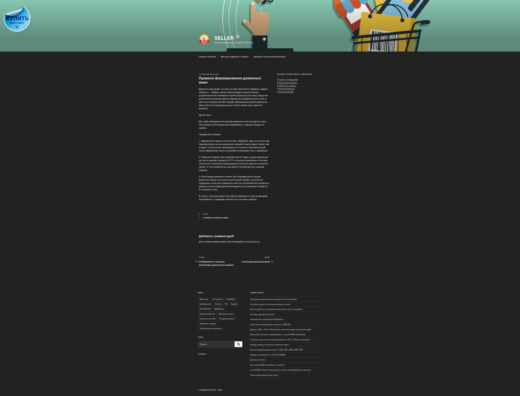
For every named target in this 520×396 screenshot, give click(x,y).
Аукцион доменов (207, 313)
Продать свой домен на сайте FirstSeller (268, 354)
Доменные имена (221, 218)
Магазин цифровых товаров (234, 56)
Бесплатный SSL (286, 91)
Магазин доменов (287, 88)
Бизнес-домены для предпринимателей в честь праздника (276, 309)
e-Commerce (208, 218)
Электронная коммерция (210, 328)
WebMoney (219, 308)
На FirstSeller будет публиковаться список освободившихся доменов (280, 369)
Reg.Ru (234, 304)
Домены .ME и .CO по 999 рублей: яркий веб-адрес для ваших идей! (280, 329)
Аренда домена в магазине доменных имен (269, 344)
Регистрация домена (288, 82)
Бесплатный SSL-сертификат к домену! (267, 364)
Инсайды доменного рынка (262, 314)
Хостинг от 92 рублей (288, 79)
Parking (218, 304)
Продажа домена (227, 318)
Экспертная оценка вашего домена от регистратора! (273, 299)
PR (226, 304)
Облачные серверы (287, 85)
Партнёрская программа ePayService (266, 319)
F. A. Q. (205, 214)
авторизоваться (252, 241)
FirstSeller (231, 299)
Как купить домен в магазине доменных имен (270, 304)
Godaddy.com (205, 304)
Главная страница (207, 56)
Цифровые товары (207, 323)
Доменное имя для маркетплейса (269, 56)
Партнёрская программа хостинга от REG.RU (270, 324)
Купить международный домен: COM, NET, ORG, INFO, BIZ (276, 349)
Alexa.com (203, 299)
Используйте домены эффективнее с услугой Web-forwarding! (277, 334)
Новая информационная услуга (264, 375)
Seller (224, 37)
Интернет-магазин (207, 318)
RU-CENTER (205, 308)
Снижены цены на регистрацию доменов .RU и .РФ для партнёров (279, 339)
